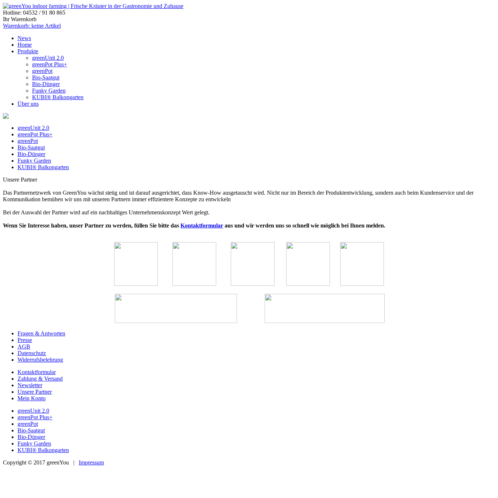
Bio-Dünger (46, 84)
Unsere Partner (34, 392)
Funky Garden (49, 90)
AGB (23, 346)
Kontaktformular (201, 225)
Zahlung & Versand (40, 379)
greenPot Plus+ (49, 64)
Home (24, 45)
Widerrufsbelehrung (40, 360)
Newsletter (29, 385)
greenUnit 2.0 (48, 58)
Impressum (91, 462)
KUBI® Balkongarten (57, 97)
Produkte (27, 51)
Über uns (28, 104)
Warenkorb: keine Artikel (32, 26)
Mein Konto (31, 398)
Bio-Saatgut (45, 77)
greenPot (42, 71)
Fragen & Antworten (41, 333)
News (24, 38)
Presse (24, 340)
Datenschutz (31, 353)
